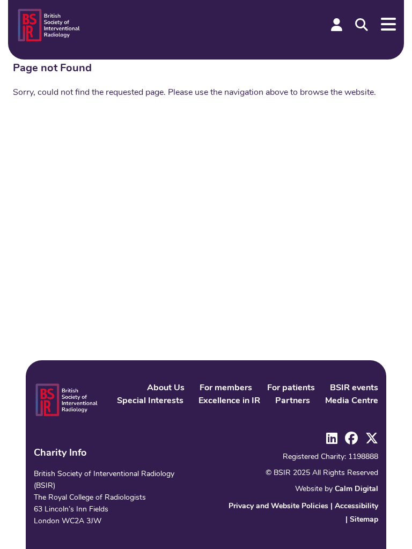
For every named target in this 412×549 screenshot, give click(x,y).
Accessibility (356, 506)
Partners (292, 401)
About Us (166, 388)
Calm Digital (356, 489)
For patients (291, 388)
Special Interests (150, 401)
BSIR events (354, 388)
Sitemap (364, 520)
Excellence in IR (229, 401)
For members (226, 388)
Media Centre (351, 401)
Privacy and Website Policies (278, 506)
